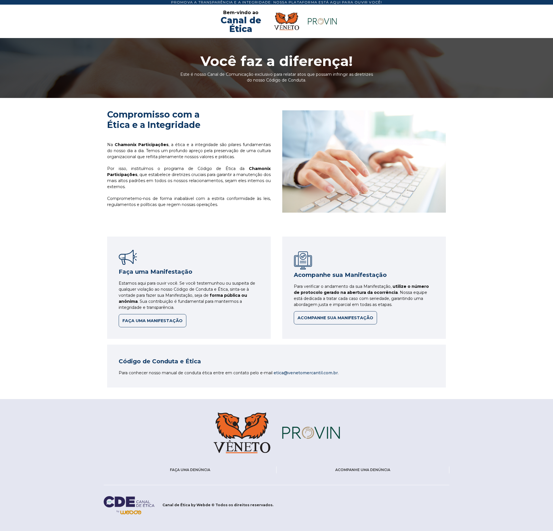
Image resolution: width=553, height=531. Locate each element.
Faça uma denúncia (190, 470)
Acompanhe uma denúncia (362, 470)
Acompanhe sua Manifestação (335, 317)
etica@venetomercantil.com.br (306, 372)
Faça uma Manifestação (152, 320)
